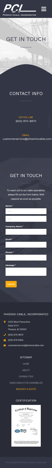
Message (15, 265)
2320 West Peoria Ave (19, 322)
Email (13, 239)
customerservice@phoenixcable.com (27, 138)
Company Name (19, 226)
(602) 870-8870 (26, 121)
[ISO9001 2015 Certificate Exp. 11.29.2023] (26, 406)
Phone (14, 252)
